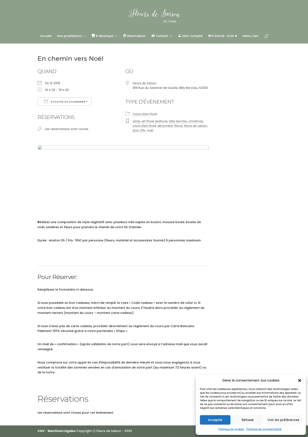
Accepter (215, 420)
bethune (161, 121)
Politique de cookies (231, 429)
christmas (196, 121)
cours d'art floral (144, 126)
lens (136, 130)
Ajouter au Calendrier (67, 101)
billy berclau (178, 121)
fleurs (178, 126)
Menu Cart (251, 36)
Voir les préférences (283, 420)
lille (142, 130)
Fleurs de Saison (144, 83)
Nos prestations (69, 36)
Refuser (248, 420)
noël (150, 130)
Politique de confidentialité (263, 429)
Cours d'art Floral (145, 114)
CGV (41, 431)
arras (136, 121)
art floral (147, 121)
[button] (300, 380)
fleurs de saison (195, 126)
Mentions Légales (62, 431)
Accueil (46, 36)
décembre (165, 126)
